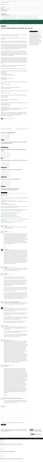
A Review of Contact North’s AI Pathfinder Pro (10, 179)
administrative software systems (4, 147)
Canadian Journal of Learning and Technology (17, 34)
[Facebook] (2, 32)
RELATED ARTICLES (4, 132)
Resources (8, 22)
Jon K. (5, 307)
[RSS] (11, 0)
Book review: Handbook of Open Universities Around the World (14, 160)
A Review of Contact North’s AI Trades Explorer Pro (11, 169)
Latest (5, 22)
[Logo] (17, 20)
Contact (17, 22)
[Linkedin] (7, 32)
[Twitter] (4, 32)
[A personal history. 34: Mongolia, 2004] (21, 448)
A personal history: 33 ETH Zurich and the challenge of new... (12, 458)
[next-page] (1, 191)
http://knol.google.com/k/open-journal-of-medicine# (9, 214)
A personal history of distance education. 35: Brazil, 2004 (11, 444)
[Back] (13, 0)
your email (2, 13)
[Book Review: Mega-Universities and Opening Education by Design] (14, 146)
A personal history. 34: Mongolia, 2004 (7, 451)
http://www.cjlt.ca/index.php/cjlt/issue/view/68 (8, 75)
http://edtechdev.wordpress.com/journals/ (7, 200)
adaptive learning (3, 186)
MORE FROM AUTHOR (11, 132)
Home (2, 22)
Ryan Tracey (6, 325)
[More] (9, 32)
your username (3, 4)
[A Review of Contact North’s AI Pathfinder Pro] (14, 174)
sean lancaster (6, 249)
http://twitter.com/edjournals (5, 203)
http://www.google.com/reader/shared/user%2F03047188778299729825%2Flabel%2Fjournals (15, 201)
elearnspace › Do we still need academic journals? (11, 301)
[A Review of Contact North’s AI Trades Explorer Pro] (14, 165)
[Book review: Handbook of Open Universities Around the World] (14, 155)
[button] (41, 20)
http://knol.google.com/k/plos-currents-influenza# (8, 213)
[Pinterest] (5, 32)
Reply (1, 223)
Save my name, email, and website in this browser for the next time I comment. (12, 422)
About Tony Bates (13, 22)
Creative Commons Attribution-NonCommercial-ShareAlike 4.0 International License (35, 431)
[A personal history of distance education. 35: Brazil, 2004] (21, 441)
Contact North (9, 438)
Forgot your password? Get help (5, 9)
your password (3, 7)
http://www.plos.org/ (14, 207)
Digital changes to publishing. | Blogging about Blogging (12, 398)
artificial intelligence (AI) (3, 167)
